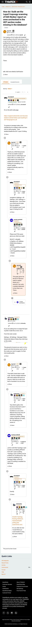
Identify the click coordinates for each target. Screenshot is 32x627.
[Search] (26, 2)
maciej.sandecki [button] (18, 219)
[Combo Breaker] (13, 100)
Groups (3, 569)
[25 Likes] (19, 224)
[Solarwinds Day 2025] (17, 224)
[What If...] (13, 31)
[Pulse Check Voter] (18, 100)
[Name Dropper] (11, 100)
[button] (4, 31)
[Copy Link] (25, 35)
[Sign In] (29, 2)
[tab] (5, 82)
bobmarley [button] (11, 317)
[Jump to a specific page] (27, 92)
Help (3, 572)
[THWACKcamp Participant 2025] (15, 224)
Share (5, 75)
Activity (3, 565)
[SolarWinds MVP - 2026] (16, 100)
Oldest (9, 89)
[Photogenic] (9, 100)
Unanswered (16, 567)
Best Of (3, 574)
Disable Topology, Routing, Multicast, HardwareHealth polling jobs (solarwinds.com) (17, 520)
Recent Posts (5, 562)
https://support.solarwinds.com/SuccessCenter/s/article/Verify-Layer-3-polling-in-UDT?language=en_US (16, 117)
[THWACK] (11, 1)
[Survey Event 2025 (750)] (18, 319)
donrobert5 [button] (11, 97)
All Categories (5, 560)
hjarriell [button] (9, 30)
